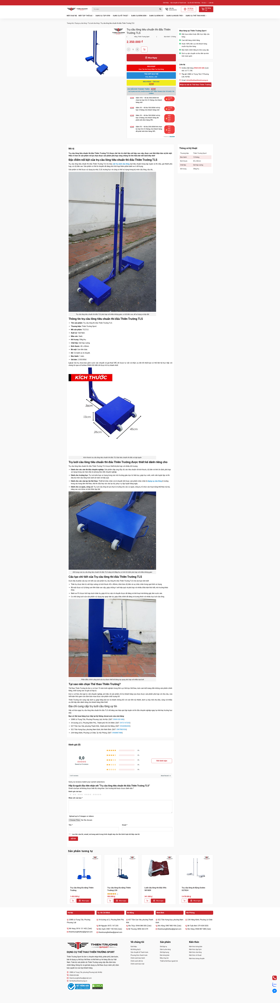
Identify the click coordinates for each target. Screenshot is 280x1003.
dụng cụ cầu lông (155, 481)
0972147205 (125, 723)
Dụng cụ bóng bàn (138, 16)
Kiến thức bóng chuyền (197, 958)
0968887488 (117, 733)
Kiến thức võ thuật (195, 955)
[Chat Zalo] (272, 984)
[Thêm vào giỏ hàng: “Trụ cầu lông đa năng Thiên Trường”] (73, 901)
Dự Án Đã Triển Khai (194, 3)
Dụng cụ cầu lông (81, 23)
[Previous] (66, 881)
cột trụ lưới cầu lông (121, 164)
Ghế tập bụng (164, 952)
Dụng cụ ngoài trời (174, 16)
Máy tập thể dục (86, 16)
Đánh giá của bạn (75, 791)
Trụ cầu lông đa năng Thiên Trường (82, 889)
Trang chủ (70, 23)
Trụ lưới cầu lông (93, 23)
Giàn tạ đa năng (165, 949)
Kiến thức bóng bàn (195, 946)
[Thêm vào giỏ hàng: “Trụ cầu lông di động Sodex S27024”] (184, 901)
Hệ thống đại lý (136, 949)
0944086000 (125, 726)
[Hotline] (272, 977)
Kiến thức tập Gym (195, 949)
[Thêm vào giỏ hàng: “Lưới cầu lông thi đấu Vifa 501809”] (147, 901)
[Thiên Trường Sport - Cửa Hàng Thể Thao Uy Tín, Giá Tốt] (78, 9)
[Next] (213, 881)
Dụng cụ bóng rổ (156, 16)
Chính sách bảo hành (138, 958)
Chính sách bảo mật (137, 964)
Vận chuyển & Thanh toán (178, 3)
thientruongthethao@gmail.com (80, 978)
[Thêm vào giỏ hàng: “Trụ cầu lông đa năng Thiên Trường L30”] (110, 901)
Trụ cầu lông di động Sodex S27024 (193, 889)
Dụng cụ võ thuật (120, 16)
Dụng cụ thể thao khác (196, 16)
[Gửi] (160, 9)
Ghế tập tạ (163, 946)
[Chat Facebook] (272, 991)
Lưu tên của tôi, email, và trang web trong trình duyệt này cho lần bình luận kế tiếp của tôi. (106, 834)
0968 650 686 (118, 719)
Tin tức (204, 3)
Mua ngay (85, 901)
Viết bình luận (161, 761)
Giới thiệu (166, 3)
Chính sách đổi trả (137, 961)
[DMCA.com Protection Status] (97, 986)
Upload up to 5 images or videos (81, 816)
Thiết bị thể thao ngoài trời (169, 961)
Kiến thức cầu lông (195, 952)
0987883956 (121, 729)
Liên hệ (211, 3)
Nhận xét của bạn (76, 798)
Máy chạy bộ (72, 16)
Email (124, 825)
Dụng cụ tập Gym (103, 16)
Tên (71, 825)
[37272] (144, 49)
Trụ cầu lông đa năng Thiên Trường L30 (119, 889)
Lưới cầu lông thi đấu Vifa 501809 (155, 889)
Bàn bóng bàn (164, 955)
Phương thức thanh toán (139, 955)
